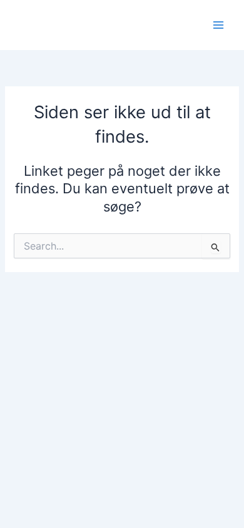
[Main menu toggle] (218, 25)
